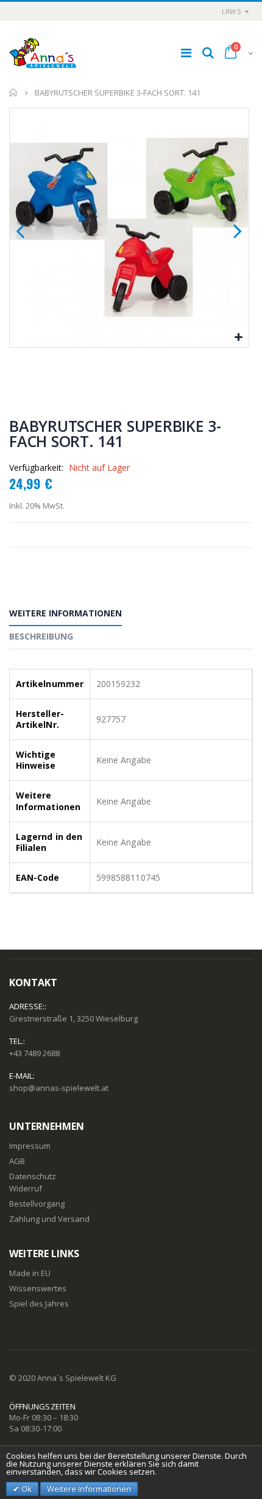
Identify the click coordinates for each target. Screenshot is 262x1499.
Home (13, 92)
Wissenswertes (37, 1288)
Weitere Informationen (65, 613)
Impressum (30, 1145)
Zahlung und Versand (49, 1218)
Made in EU (30, 1273)
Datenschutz (32, 1176)
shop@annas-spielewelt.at (58, 1087)
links (231, 11)
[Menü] (186, 52)
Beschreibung (41, 636)
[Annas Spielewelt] (42, 53)
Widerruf (25, 1188)
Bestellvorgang (37, 1203)
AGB (17, 1160)
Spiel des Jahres (39, 1303)
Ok (25, 1488)
